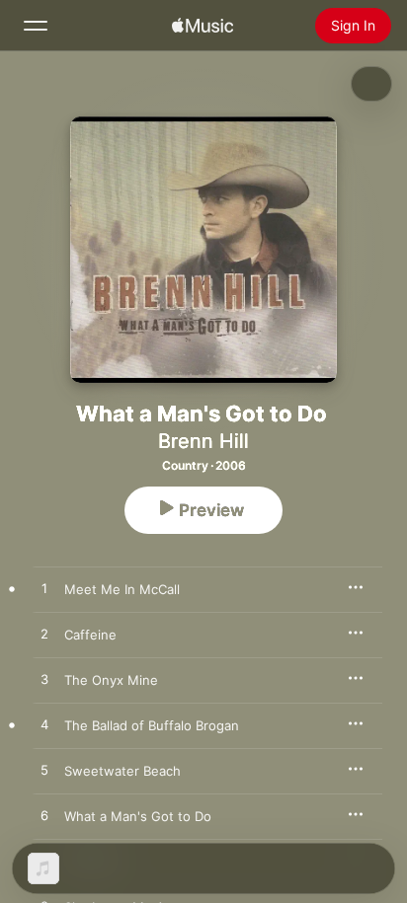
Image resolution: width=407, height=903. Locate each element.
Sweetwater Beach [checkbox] (122, 771)
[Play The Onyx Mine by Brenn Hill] (44, 680)
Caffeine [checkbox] (90, 634)
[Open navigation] (35, 25)
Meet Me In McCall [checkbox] (122, 589)
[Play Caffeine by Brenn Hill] (44, 634)
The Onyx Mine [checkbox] (111, 680)
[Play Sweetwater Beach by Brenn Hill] (44, 771)
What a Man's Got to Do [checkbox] (137, 816)
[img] (202, 26)
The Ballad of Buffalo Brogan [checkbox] (151, 725)
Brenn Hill (203, 441)
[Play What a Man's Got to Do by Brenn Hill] (44, 816)
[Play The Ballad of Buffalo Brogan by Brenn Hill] (44, 725)
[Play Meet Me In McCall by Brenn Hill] (44, 589)
